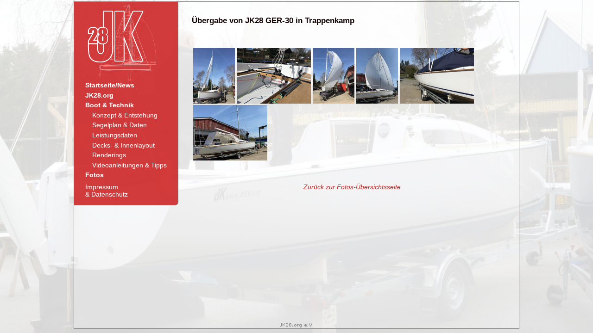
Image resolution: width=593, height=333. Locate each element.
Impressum (106, 190)
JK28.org (99, 95)
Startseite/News (109, 85)
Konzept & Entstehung (125, 115)
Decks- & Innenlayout (123, 145)
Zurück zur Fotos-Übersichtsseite (352, 187)
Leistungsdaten (114, 135)
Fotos (94, 175)
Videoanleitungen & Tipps (129, 165)
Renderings (109, 155)
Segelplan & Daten (119, 125)
